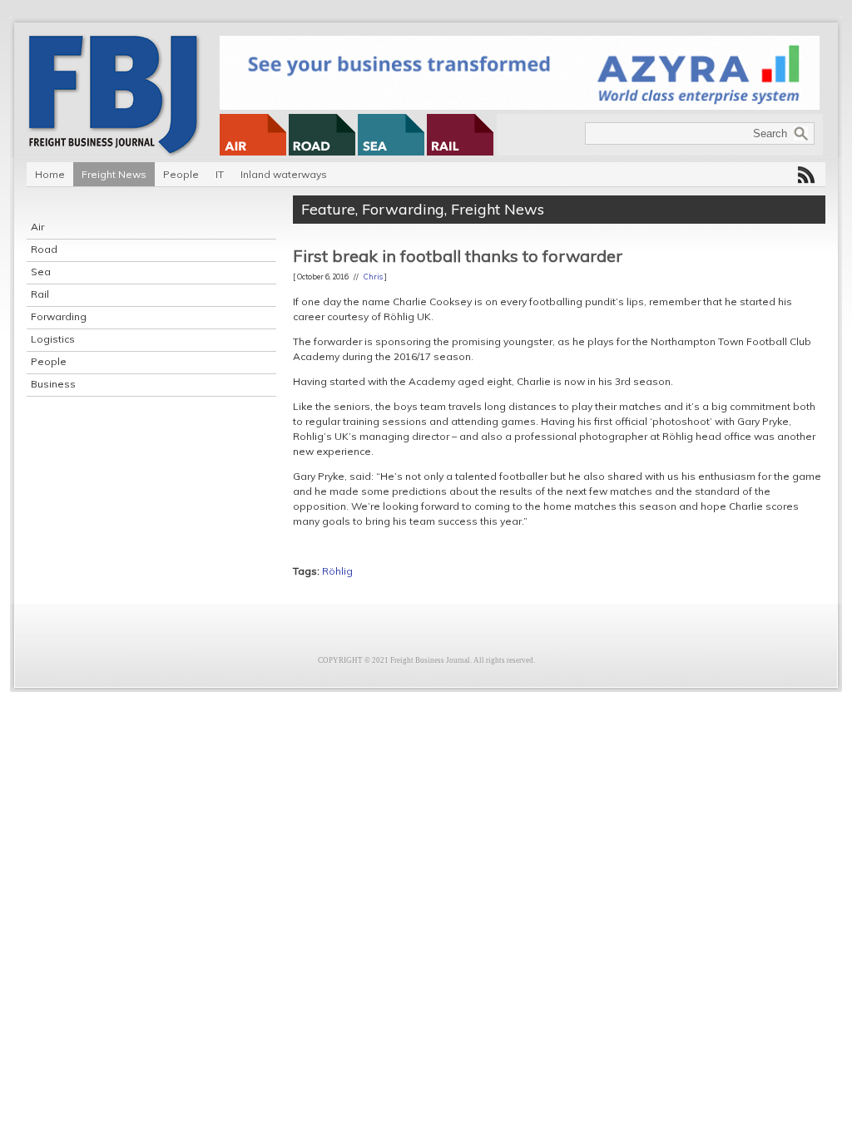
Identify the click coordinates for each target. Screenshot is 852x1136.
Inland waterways (283, 174)
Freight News (114, 174)
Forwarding (59, 316)
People (181, 174)
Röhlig (337, 571)
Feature (328, 209)
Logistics (53, 339)
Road (44, 249)
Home (50, 174)
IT (219, 174)
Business (53, 384)
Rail (40, 294)
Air (37, 226)
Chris (373, 276)
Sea (41, 271)
